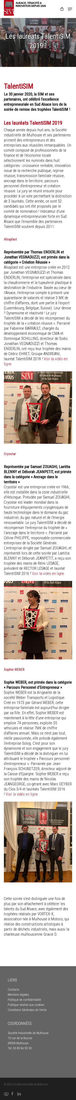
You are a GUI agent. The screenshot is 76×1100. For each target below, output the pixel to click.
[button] (70, 9)
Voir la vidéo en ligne (48, 573)
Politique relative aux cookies (26, 1005)
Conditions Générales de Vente (27, 1010)
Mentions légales (18, 994)
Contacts (13, 989)
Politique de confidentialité (24, 1000)
